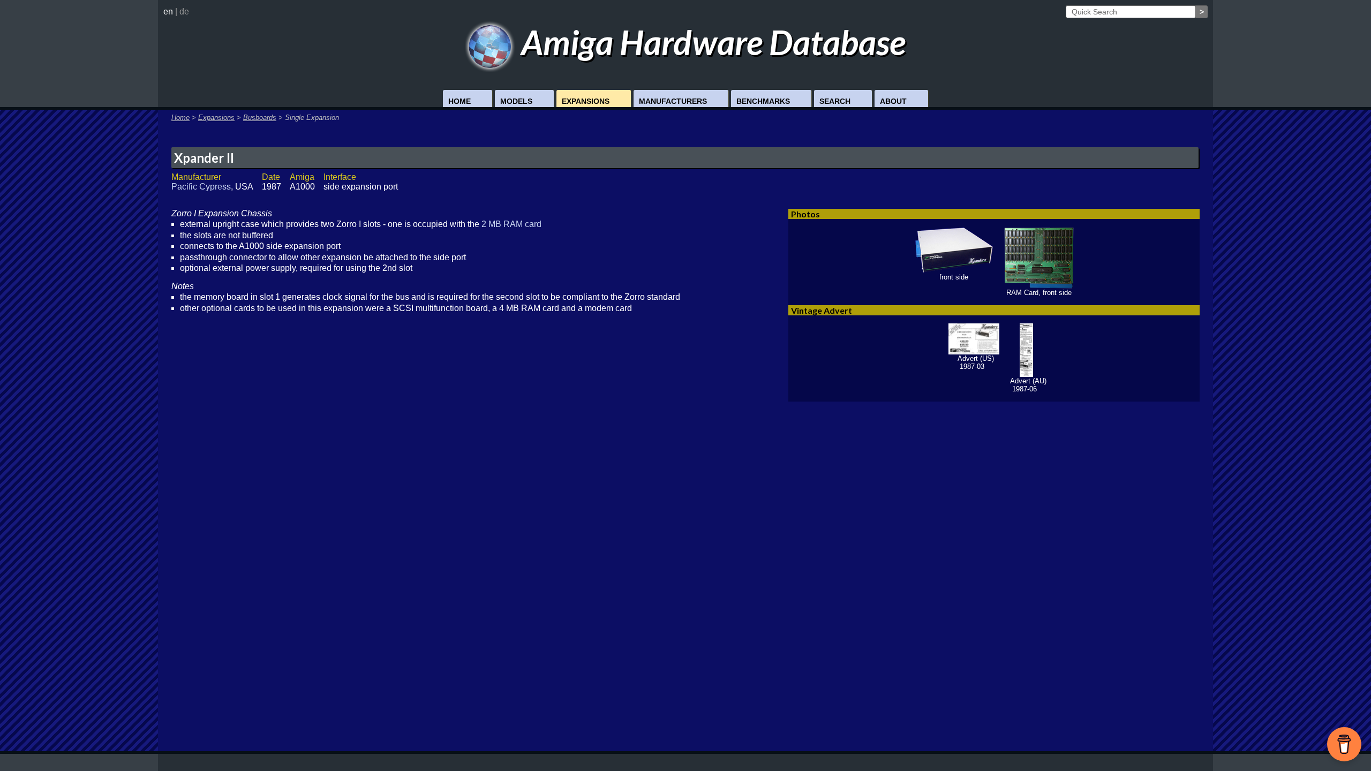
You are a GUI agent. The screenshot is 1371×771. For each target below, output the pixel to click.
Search (834, 101)
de (184, 11)
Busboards (259, 118)
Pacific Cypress (201, 186)
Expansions (585, 101)
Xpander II (204, 157)
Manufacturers (673, 101)
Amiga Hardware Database (710, 42)
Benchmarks (763, 101)
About (893, 101)
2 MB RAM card (511, 224)
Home (459, 101)
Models (516, 101)
